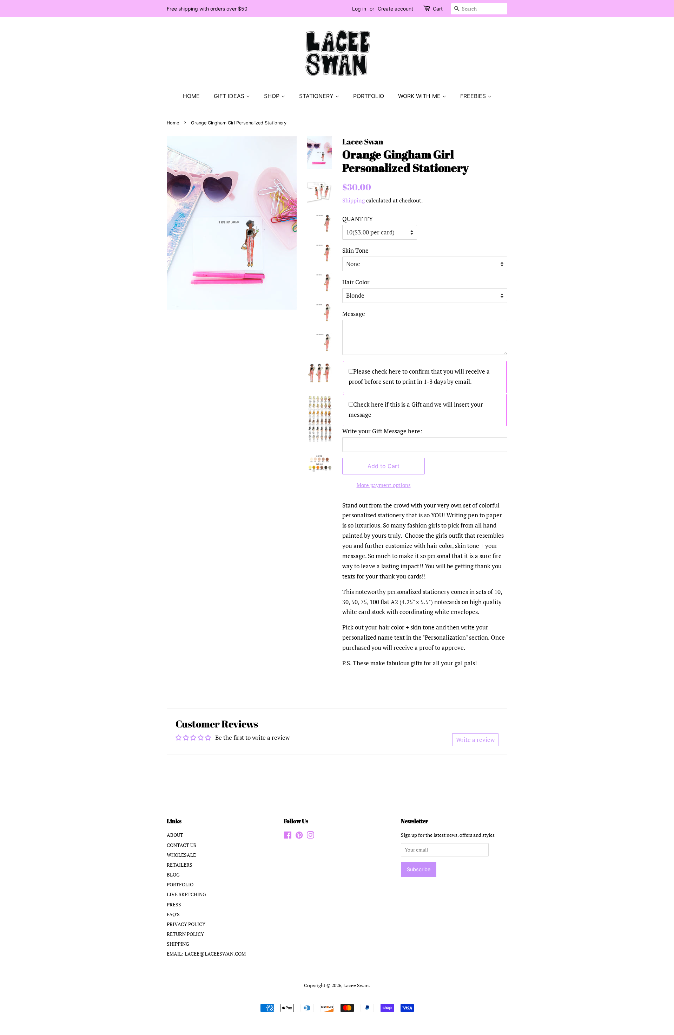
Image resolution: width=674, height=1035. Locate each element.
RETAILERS (179, 864)
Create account (395, 9)
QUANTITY (357, 219)
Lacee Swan (356, 985)
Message (353, 314)
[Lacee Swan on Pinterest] (299, 836)
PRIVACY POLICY (186, 924)
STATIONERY (317, 95)
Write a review (475, 740)
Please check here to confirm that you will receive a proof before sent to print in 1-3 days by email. (419, 376)
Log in (359, 9)
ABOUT (175, 835)
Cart (438, 9)
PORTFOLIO (368, 95)
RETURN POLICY (185, 934)
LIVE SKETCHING (186, 894)
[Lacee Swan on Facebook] (288, 836)
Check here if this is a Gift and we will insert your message (416, 409)
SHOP (272, 95)
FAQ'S (173, 914)
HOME (191, 95)
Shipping (353, 200)
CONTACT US (181, 845)
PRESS (174, 904)
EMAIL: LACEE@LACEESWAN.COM (206, 953)
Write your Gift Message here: (382, 431)
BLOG (173, 874)
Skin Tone (355, 250)
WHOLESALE (181, 855)
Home (173, 122)
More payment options (384, 485)
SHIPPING (178, 943)
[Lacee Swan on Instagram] (310, 836)
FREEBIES (474, 95)
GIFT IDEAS (230, 95)
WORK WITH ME (420, 95)
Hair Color (356, 282)
